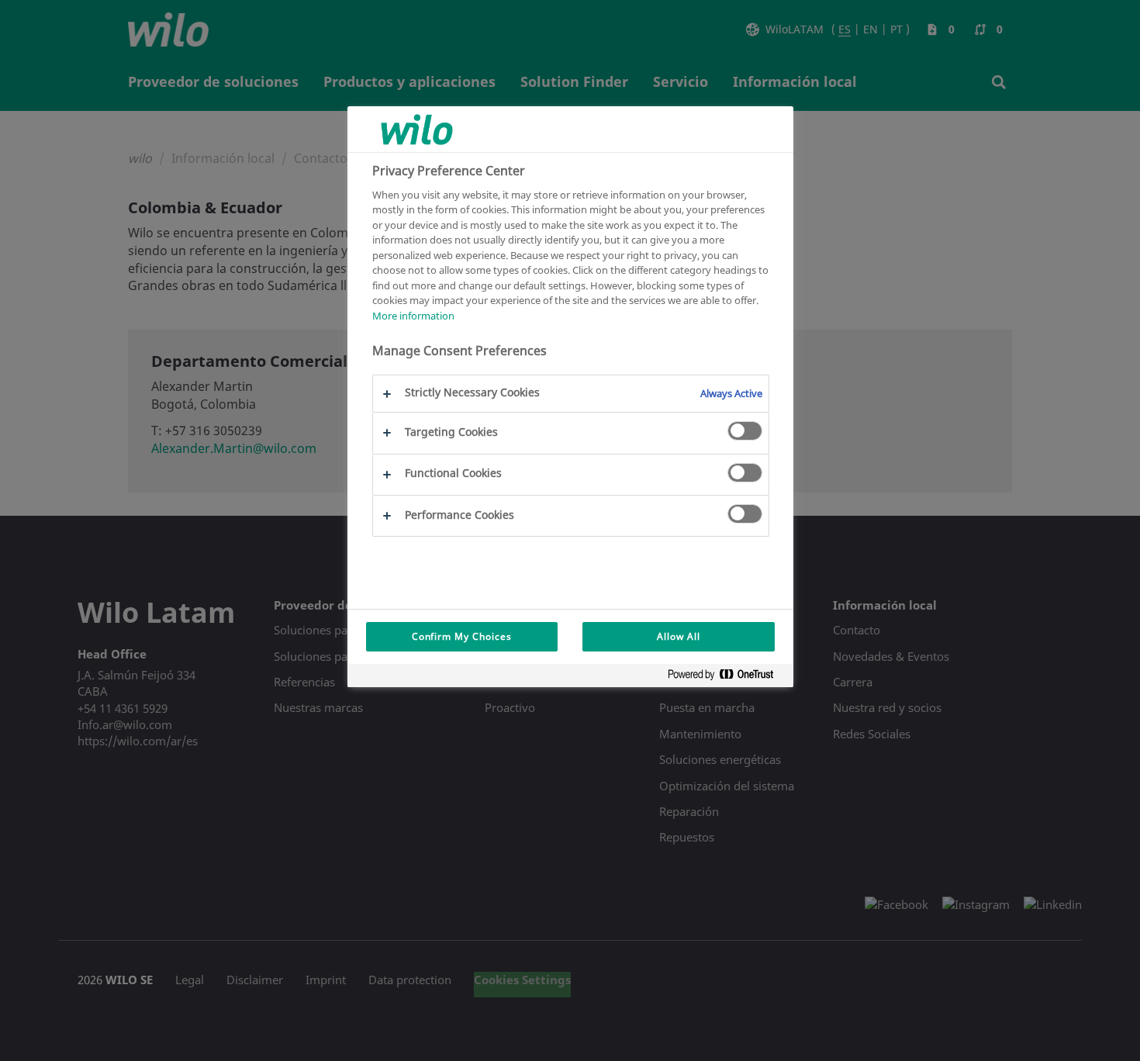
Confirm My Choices (462, 636)
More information (413, 316)
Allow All (678, 636)
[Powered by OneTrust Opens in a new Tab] (727, 677)
